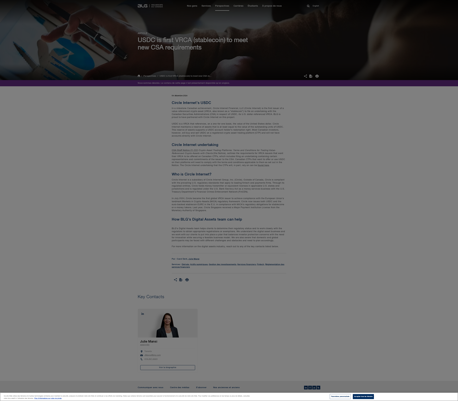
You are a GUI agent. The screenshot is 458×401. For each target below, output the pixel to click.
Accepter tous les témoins (363, 396)
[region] (229, 397)
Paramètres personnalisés (340, 396)
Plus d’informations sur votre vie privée (48, 398)
